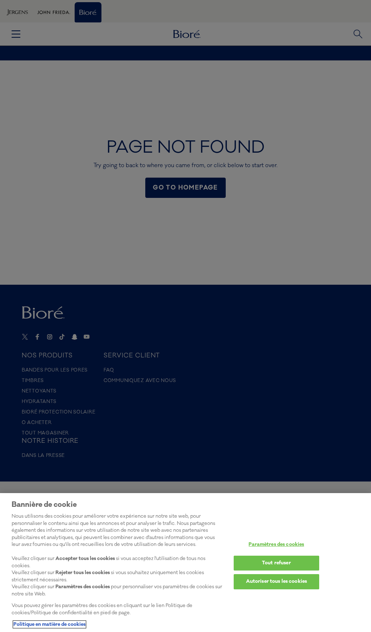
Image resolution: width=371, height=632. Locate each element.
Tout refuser (276, 563)
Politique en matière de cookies (49, 624)
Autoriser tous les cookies (276, 581)
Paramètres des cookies (276, 544)
